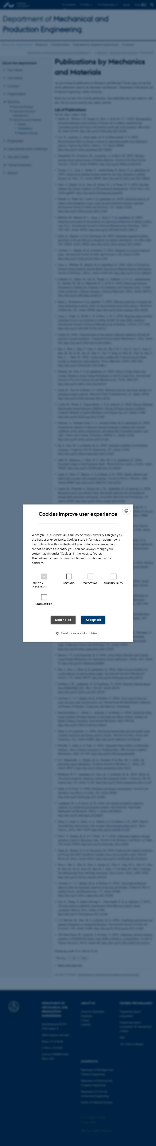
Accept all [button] (93, 620)
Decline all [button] (63, 620)
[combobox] (126, 511)
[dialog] (78, 573)
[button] (78, 633)
